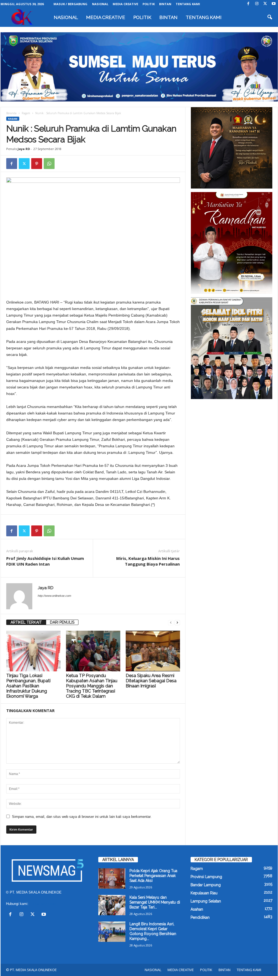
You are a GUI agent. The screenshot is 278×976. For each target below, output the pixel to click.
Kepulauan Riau (204, 893)
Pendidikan (200, 917)
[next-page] (177, 622)
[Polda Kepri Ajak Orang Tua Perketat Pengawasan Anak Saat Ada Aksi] (111, 878)
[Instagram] (257, 4)
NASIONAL (100, 4)
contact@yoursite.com (47, 904)
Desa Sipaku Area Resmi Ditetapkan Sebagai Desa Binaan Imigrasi (151, 680)
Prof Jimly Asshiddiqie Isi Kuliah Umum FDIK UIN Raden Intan (45, 561)
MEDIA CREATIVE (125, 4)
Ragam (26, 113)
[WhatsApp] (49, 163)
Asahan (197, 909)
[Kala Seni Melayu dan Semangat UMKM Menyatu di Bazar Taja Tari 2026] (111, 905)
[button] (270, 17)
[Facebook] (248, 4)
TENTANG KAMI (188, 4)
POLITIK (149, 4)
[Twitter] (265, 4)
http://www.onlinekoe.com (54, 595)
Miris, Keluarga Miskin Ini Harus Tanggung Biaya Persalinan (148, 561)
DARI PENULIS (62, 622)
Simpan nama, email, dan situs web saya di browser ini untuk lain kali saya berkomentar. (81, 817)
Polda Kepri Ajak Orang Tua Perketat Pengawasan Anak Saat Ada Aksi (153, 876)
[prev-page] (170, 622)
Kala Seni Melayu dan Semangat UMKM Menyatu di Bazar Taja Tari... (154, 902)
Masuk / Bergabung (70, 4)
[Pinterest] (36, 163)
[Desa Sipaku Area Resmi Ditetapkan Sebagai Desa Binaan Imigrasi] (153, 651)
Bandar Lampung (206, 885)
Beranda (11, 113)
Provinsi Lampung (206, 877)
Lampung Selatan (206, 901)
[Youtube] (273, 4)
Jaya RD (24, 149)
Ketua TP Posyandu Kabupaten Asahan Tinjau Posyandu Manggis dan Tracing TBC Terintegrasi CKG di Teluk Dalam (91, 686)
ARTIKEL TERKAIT (26, 622)
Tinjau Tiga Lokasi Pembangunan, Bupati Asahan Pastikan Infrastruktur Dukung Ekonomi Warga (28, 686)
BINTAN (165, 4)
